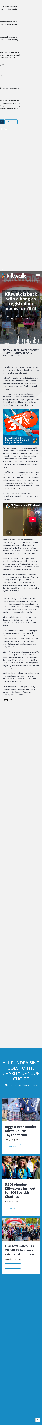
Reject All (11, 122)
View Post (12, 1147)
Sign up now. (7, 700)
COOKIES (3, 270)
